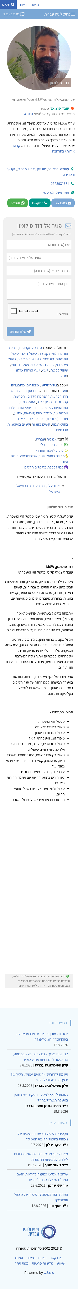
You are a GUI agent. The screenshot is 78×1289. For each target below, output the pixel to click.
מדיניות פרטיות (42, 1263)
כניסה (35, 4)
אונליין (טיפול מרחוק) (31, 169)
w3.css (49, 1272)
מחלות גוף (60, 413)
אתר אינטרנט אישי (56, 192)
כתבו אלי (61, 203)
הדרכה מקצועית (30, 347)
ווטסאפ (16, 203)
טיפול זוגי (24, 359)
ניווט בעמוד (11, 14)
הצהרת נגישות (36, 1257)
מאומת (43, 108)
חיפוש (6, 4)
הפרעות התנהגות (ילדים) (44, 396)
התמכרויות (27, 401)
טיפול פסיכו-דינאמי (24, 364)
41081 (28, 113)
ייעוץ (45, 370)
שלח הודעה (18, 331)
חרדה (36, 407)
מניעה (62, 375)
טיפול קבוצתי (59, 370)
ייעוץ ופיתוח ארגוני (27, 370)
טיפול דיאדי (28, 353)
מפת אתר (21, 1263)
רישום (23, 4)
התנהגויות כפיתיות (55, 407)
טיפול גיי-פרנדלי (51, 444)
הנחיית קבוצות (48, 353)
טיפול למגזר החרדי (49, 450)
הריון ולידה (44, 401)
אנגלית (52, 439)
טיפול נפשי (46, 364)
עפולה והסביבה (58, 169)
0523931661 (60, 183)
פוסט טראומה (36, 418)
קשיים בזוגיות (41, 424)
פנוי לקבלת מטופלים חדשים (43, 467)
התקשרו (38, 203)
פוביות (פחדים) (57, 418)
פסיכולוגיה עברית (57, 14)
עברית (40, 439)
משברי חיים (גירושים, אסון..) (33, 413)
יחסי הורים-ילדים (19, 407)
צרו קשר (56, 1257)
